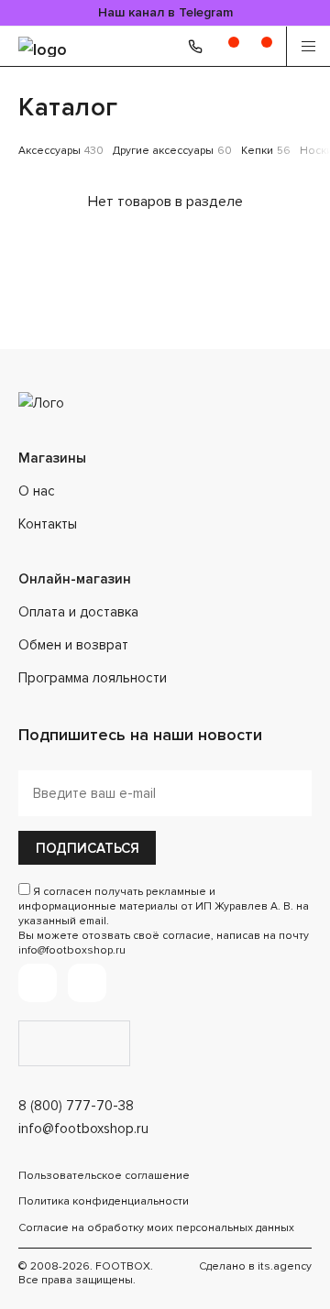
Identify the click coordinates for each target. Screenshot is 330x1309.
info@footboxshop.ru (83, 1128)
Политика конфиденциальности (103, 1201)
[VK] (87, 983)
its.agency (285, 1266)
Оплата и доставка (78, 612)
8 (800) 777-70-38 (76, 1105)
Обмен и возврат (73, 645)
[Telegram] (37, 983)
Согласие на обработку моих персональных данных (156, 1228)
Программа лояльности (92, 678)
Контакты (47, 524)
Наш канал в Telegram (165, 12)
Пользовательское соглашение (104, 1176)
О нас (36, 491)
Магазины (52, 458)
